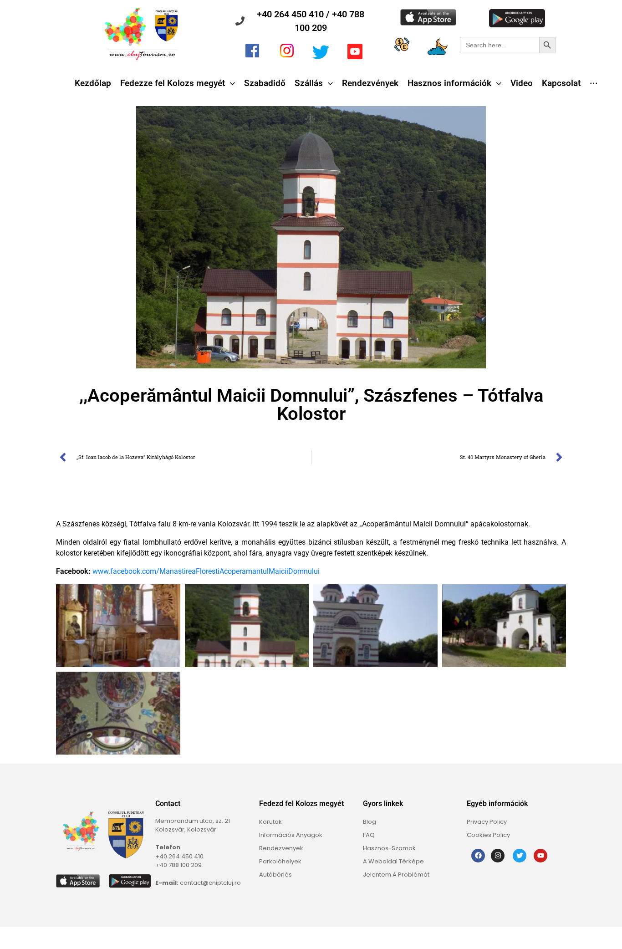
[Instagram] (498, 855)
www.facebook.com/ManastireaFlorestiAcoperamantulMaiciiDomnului (206, 571)
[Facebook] (478, 855)
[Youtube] (540, 855)
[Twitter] (519, 855)
